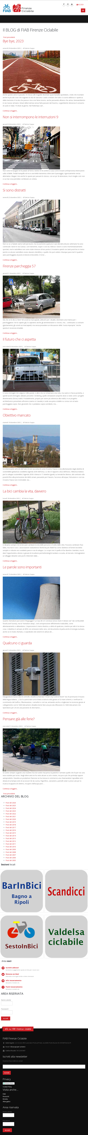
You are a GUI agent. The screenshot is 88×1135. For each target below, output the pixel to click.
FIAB (4, 1094)
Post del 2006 (11, 858)
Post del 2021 (11, 816)
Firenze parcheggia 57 (19, 266)
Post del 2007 (11, 855)
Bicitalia (5, 1099)
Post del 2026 (11, 803)
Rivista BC (6, 1096)
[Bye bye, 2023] (31, 72)
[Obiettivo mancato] (31, 446)
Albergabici (6, 1102)
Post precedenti (9, 37)
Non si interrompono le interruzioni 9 (30, 116)
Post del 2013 (11, 838)
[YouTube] (72, 4)
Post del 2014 (11, 836)
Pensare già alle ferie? (18, 718)
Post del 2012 (11, 841)
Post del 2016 (11, 830)
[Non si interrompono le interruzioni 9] (31, 148)
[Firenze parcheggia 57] (31, 297)
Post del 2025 (11, 805)
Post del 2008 (11, 852)
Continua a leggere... (10, 111)
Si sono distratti (14, 190)
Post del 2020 (11, 819)
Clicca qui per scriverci (17, 1047)
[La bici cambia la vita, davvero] (31, 522)
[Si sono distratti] (31, 221)
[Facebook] (64, 4)
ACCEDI (81, 4)
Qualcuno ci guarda (17, 643)
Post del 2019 (11, 822)
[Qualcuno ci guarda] (31, 674)
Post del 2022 (11, 814)
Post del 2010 (11, 847)
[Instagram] (68, 4)
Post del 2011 (11, 844)
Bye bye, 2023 (13, 41)
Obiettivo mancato (16, 415)
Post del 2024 (11, 808)
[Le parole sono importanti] (31, 598)
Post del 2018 (11, 825)
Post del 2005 (11, 860)
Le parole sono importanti (22, 567)
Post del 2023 (11, 811)
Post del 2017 (11, 827)
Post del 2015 (11, 833)
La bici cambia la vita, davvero (24, 491)
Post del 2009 (11, 849)
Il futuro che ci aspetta (19, 339)
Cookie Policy (7, 1087)
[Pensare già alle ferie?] (31, 750)
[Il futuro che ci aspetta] (31, 370)
